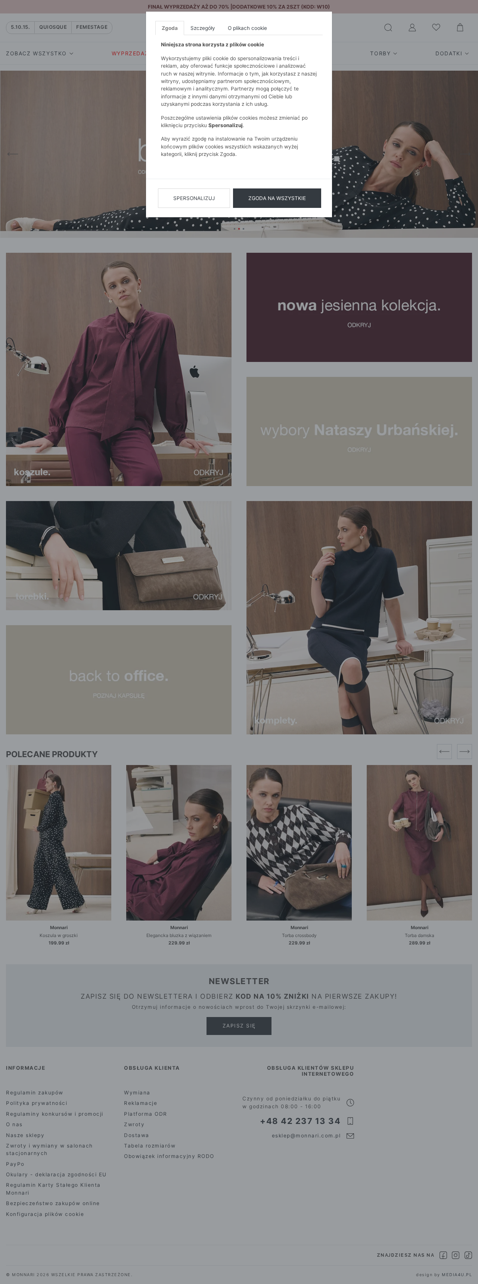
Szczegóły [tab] (202, 28)
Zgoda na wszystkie (277, 198)
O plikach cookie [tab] (247, 28)
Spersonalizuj (194, 198)
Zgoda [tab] (170, 28)
